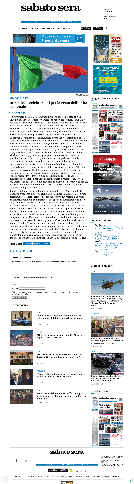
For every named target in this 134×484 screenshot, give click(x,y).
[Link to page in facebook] (17, 460)
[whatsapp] (19, 112)
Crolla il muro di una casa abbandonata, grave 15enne (106, 254)
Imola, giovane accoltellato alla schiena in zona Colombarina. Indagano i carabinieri (106, 378)
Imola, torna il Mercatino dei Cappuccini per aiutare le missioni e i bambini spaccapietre (107, 340)
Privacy (40, 477)
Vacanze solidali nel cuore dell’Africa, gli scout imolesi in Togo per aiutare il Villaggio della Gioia (61, 396)
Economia (33, 28)
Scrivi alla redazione (110, 16)
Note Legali (61, 477)
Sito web (15, 288)
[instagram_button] (110, 28)
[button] (86, 13)
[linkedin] (15, 112)
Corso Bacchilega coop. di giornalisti (112, 456)
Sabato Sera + (63, 28)
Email (15, 285)
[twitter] (13, 112)
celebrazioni (37, 243)
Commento (17, 276)
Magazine (51, 28)
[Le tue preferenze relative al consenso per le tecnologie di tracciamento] (130, 480)
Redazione (107, 9)
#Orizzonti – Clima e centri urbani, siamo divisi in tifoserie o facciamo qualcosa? (60, 355)
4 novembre (27, 243)
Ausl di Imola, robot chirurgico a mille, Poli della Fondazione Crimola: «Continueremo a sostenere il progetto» (109, 229)
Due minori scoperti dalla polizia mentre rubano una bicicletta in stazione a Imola (59, 317)
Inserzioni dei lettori (110, 14)
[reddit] (22, 112)
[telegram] (24, 112)
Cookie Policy (50, 477)
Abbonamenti (108, 11)
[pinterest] (17, 112)
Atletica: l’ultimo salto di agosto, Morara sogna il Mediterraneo (59, 336)
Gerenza (71, 477)
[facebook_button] (106, 28)
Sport (42, 28)
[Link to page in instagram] (26, 460)
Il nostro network (79, 471)
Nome (15, 281)
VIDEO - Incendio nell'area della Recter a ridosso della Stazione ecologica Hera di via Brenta (108, 238)
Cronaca (23, 28)
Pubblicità (107, 18)
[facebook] (10, 112)
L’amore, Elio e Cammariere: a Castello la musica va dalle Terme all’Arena (59, 375)
